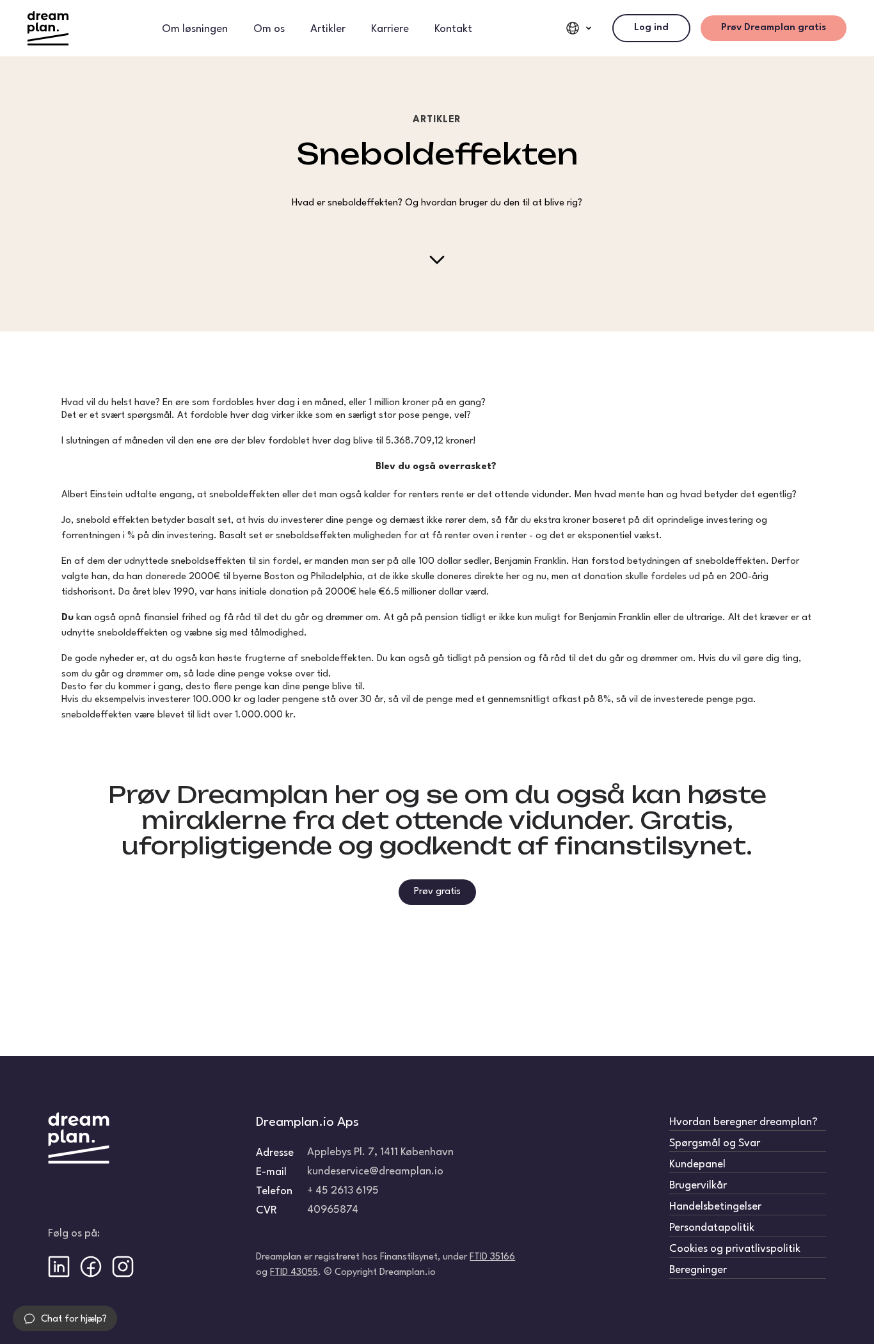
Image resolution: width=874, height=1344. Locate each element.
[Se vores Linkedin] (59, 1266)
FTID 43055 (294, 1272)
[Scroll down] (437, 260)
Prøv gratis (437, 892)
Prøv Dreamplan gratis (773, 28)
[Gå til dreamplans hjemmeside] (48, 28)
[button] (65, 1318)
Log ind (651, 28)
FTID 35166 (492, 1257)
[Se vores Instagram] (123, 1266)
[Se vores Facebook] (91, 1266)
